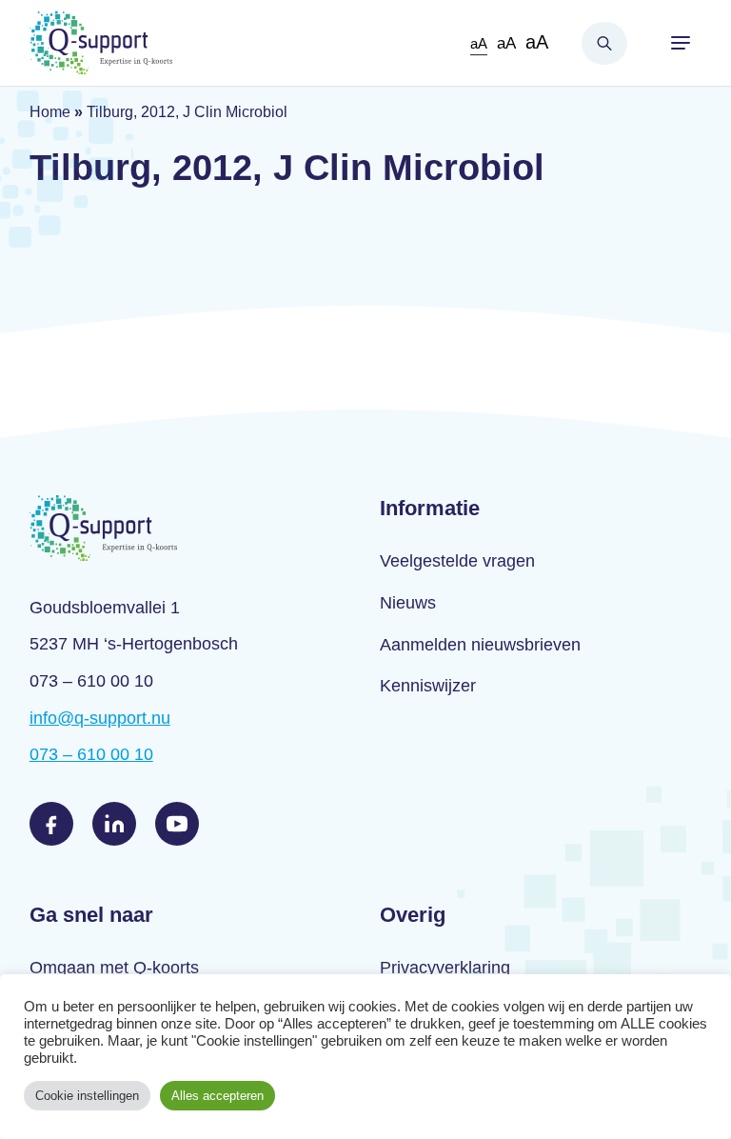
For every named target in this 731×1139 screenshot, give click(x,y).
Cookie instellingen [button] (87, 1096)
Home (50, 112)
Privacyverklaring (445, 967)
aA (478, 43)
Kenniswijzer (428, 685)
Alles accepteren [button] (217, 1096)
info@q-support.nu (100, 718)
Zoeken (604, 43)
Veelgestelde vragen (457, 560)
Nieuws (408, 602)
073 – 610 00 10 (91, 754)
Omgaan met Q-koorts (114, 967)
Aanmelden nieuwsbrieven (480, 644)
